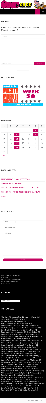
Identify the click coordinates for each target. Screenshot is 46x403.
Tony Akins (32, 388)
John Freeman (21, 356)
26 (17, 147)
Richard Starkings (35, 377)
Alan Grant (6, 317)
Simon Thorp (21, 384)
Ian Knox (5, 347)
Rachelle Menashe (8, 375)
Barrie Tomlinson (24, 323)
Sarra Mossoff (33, 381)
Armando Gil (23, 321)
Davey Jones (20, 332)
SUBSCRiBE (39, 63)
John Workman (18, 358)
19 (17, 143)
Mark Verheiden (7, 371)
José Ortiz (30, 358)
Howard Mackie (7, 345)
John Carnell (30, 353)
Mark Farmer (6, 369)
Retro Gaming (7, 377)
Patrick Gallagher (21, 373)
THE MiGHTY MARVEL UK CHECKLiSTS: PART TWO (20, 192)
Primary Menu (43, 11)
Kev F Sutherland (34, 360)
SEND (23, 260)
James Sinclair (7, 349)
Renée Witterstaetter (25, 375)
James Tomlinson (21, 349)
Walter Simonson (30, 390)
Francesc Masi (7, 341)
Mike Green (38, 371)
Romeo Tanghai (7, 379)
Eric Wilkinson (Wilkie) (23, 338)
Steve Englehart (8, 386)
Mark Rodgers (19, 369)
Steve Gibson (22, 386)
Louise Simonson (33, 364)
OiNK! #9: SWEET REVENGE (11, 183)
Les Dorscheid (7, 364)
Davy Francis (7, 336)
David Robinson (32, 334)
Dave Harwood (18, 330)
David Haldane (33, 332)
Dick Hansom (20, 336)
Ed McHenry (7, 338)
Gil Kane (5, 343)
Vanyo (18, 390)
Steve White (7, 388)
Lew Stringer (20, 364)
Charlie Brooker (8, 328)
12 (17, 139)
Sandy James (19, 381)
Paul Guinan (35, 373)
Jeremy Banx (34, 351)
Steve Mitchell (35, 386)
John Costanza (7, 356)
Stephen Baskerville (36, 384)
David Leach (7, 334)
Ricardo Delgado (20, 377)
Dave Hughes (7, 332)
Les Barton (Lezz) (34, 362)
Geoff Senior (36, 341)
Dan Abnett (6, 330)
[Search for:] (23, 36)
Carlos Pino (33, 326)
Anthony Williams (8, 321)
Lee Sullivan (19, 362)
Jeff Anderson (20, 351)
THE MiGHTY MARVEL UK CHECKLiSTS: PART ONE (20, 188)
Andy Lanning (7, 319)
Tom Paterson (20, 388)
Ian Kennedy (32, 345)
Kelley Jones (20, 360)
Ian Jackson (20, 345)
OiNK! (3, 196)
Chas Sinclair (21, 328)
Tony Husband (7, 390)
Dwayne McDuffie (34, 336)
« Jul (3, 155)
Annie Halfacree (21, 319)
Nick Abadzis (7, 373)
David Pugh (19, 334)
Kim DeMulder (7, 362)
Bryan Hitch (22, 326)
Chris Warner (35, 328)
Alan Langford (18, 317)
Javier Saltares (7, 351)
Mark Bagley (30, 366)
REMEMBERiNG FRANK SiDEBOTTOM (15, 179)
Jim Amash (6, 353)
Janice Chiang (35, 349)
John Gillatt (6, 358)
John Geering (35, 356)
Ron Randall (19, 379)
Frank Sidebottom (22, 341)
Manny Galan (7, 366)
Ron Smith (30, 379)
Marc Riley (19, 366)
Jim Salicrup (18, 353)
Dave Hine (31, 330)
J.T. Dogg (16, 347)
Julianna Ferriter (7, 360)
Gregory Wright (31, 343)
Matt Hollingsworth (23, 371)
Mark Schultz (32, 369)
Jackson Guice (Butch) (30, 347)
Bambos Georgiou (8, 323)
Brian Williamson (8, 326)
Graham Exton (16, 343)
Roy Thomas (7, 381)
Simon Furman (7, 384)
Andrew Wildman (32, 317)
